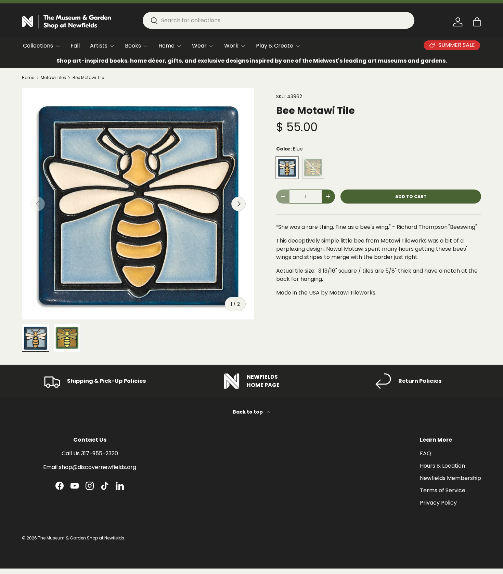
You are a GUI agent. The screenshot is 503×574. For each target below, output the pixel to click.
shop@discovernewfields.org (97, 467)
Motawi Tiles (53, 78)
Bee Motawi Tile (88, 78)
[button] (477, 21)
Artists (98, 46)
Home (166, 46)
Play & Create (274, 46)
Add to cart (411, 196)
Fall (75, 46)
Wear (199, 46)
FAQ (425, 453)
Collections (38, 46)
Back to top (248, 411)
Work (231, 46)
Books (133, 46)
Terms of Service (442, 490)
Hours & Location (442, 466)
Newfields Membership (450, 478)
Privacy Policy (438, 503)
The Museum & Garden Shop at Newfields (81, 538)
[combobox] (278, 20)
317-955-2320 (99, 453)
